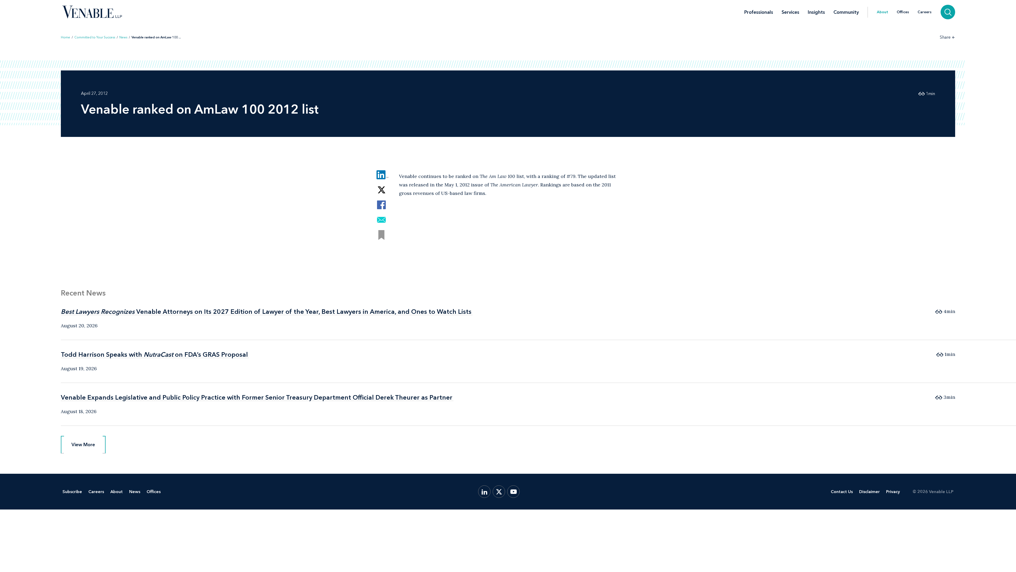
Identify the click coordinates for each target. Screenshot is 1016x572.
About (882, 12)
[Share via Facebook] (381, 204)
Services (790, 12)
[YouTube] (513, 491)
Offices (903, 12)
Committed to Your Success (94, 37)
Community (846, 12)
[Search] (948, 12)
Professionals (758, 12)
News (123, 37)
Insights (816, 12)
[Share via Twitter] (381, 189)
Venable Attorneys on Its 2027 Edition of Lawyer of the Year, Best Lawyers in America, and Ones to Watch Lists (266, 311)
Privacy (893, 491)
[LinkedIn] (484, 491)
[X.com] (499, 491)
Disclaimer (869, 491)
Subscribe (72, 491)
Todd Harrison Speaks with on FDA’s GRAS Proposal (154, 354)
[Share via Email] (381, 219)
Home (65, 37)
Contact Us (842, 491)
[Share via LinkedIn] (381, 174)
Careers (925, 12)
